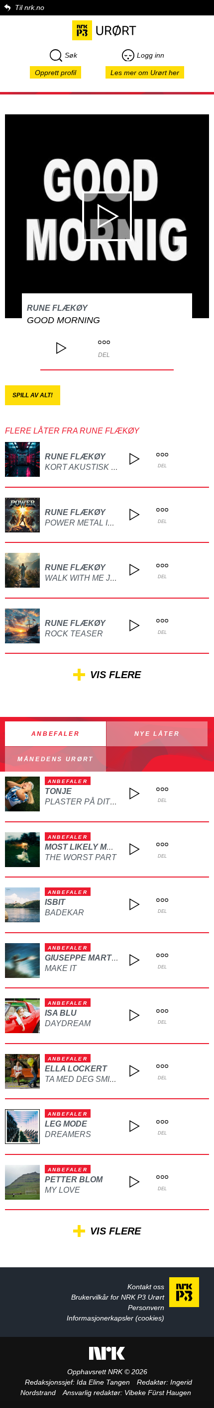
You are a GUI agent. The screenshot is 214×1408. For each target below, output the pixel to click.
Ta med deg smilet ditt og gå (108, 1079)
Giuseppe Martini (83, 958)
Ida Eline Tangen (103, 1382)
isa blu (61, 1013)
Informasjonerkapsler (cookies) (115, 1318)
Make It (61, 968)
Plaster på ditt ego (89, 801)
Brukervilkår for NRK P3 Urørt (117, 1297)
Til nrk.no (29, 7)
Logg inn (150, 55)
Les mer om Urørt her (144, 73)
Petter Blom (74, 1179)
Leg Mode (66, 1124)
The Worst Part (80, 857)
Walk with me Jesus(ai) (95, 578)
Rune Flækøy (57, 308)
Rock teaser (74, 633)
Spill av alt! (32, 395)
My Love (62, 1190)
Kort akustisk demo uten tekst (116, 467)
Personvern (146, 1308)
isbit (55, 902)
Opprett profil (55, 73)
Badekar (64, 912)
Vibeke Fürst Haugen (157, 1393)
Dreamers (68, 1134)
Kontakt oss (145, 1287)
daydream (68, 1023)
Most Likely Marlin (88, 847)
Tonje (58, 791)
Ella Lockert (76, 1068)
